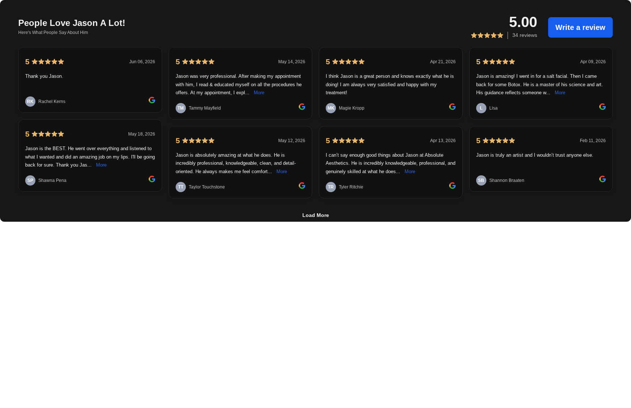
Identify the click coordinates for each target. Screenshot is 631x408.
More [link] (101, 165)
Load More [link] (315, 215)
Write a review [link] (580, 27)
